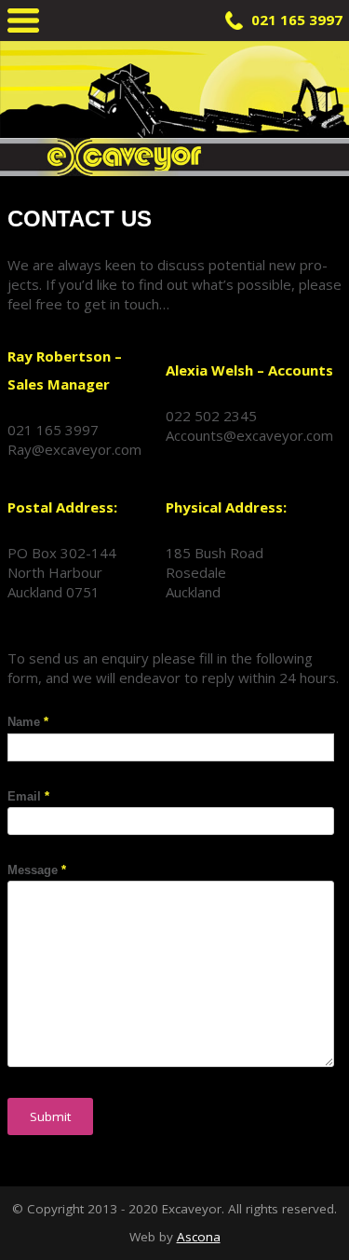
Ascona (199, 1236)
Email (28, 796)
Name (27, 722)
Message (36, 870)
